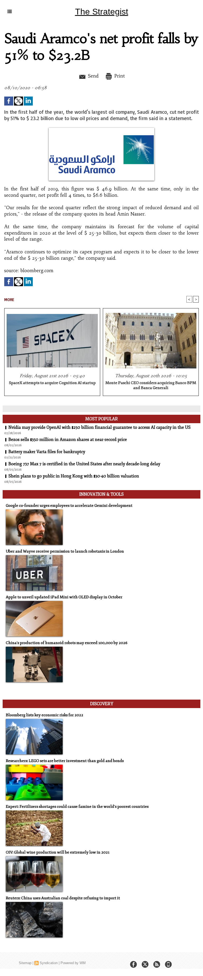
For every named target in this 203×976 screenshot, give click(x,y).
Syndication (49, 963)
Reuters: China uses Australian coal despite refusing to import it (63, 898)
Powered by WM (73, 963)
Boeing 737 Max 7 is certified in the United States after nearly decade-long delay (84, 464)
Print (119, 76)
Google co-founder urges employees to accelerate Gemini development (69, 505)
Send (92, 76)
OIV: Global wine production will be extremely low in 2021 (57, 852)
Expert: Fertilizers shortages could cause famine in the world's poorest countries (77, 806)
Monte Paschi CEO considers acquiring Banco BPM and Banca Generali (150, 385)
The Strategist (101, 11)
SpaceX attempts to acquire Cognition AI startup (52, 382)
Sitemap (25, 963)
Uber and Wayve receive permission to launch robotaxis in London (65, 551)
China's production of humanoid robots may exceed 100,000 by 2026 (66, 642)
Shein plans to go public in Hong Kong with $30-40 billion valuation (73, 476)
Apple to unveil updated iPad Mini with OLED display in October (64, 597)
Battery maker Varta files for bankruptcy (46, 451)
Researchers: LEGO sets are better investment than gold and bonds (65, 760)
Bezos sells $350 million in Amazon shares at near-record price (67, 439)
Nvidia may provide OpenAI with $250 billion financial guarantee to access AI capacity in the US (99, 427)
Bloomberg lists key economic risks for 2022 (44, 715)
